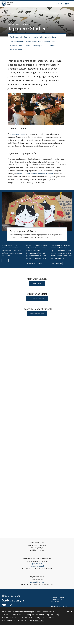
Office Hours (37, 284)
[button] (59, 4)
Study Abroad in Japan (34, 263)
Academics (24, 24)
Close (67, 611)
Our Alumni (51, 45)
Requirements (37, 37)
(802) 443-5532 (37, 564)
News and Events (16, 50)
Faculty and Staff (16, 37)
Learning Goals (50, 37)
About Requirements (37, 299)
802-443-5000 (55, 602)
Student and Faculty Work (35, 45)
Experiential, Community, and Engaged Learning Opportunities (32, 41)
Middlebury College (14, 24)
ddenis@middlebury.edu (37, 566)
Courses (27, 37)
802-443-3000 (63, 606)
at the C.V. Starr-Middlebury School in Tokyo (35, 173)
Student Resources (17, 45)
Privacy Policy (38, 620)
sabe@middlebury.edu (37, 582)
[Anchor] (27, 128)
